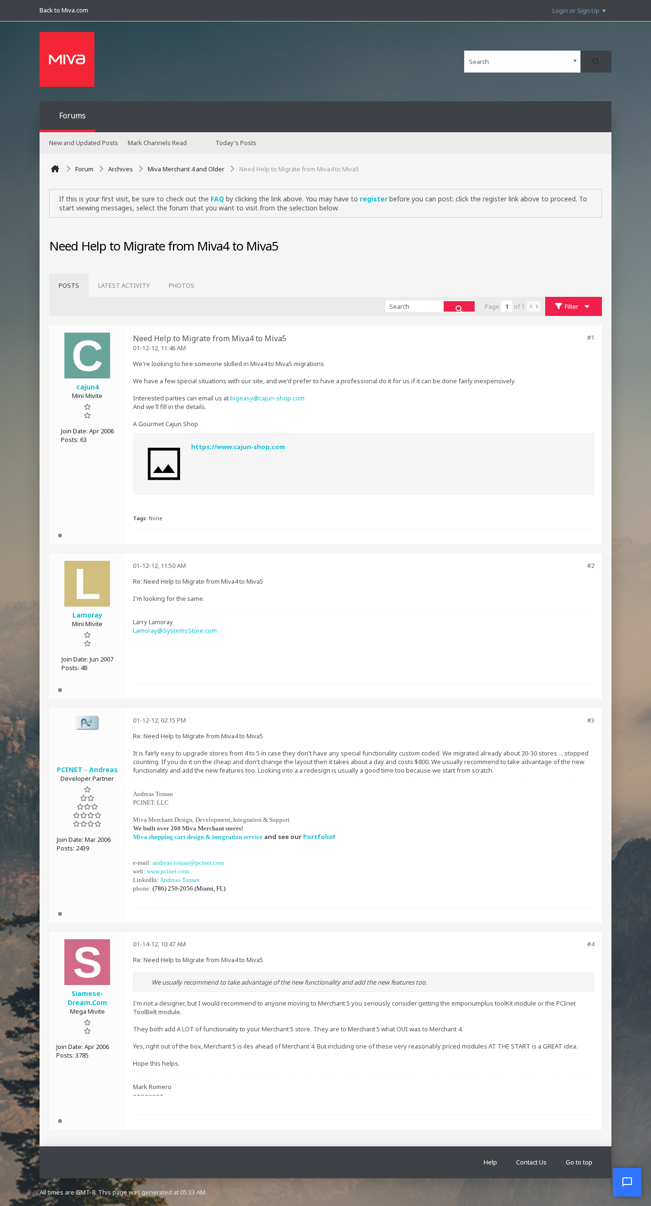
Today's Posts (235, 142)
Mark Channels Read (157, 142)
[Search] (595, 62)
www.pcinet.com (168, 871)
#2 (590, 565)
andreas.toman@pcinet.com (188, 862)
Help (490, 1162)
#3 (590, 720)
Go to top (579, 1162)
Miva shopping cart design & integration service (198, 836)
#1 (590, 337)
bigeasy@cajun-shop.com (267, 398)
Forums (72, 115)
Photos (181, 285)
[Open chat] (627, 1182)
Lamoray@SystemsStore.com (175, 630)
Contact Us (531, 1162)
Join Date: (74, 431)
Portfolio (318, 836)
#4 (590, 944)
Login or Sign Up (576, 10)
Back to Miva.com (64, 10)
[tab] (69, 285)
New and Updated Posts (83, 142)
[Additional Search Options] (575, 61)
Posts (69, 285)
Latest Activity (124, 285)
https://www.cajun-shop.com (238, 446)
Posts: (70, 439)
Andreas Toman (180, 879)
